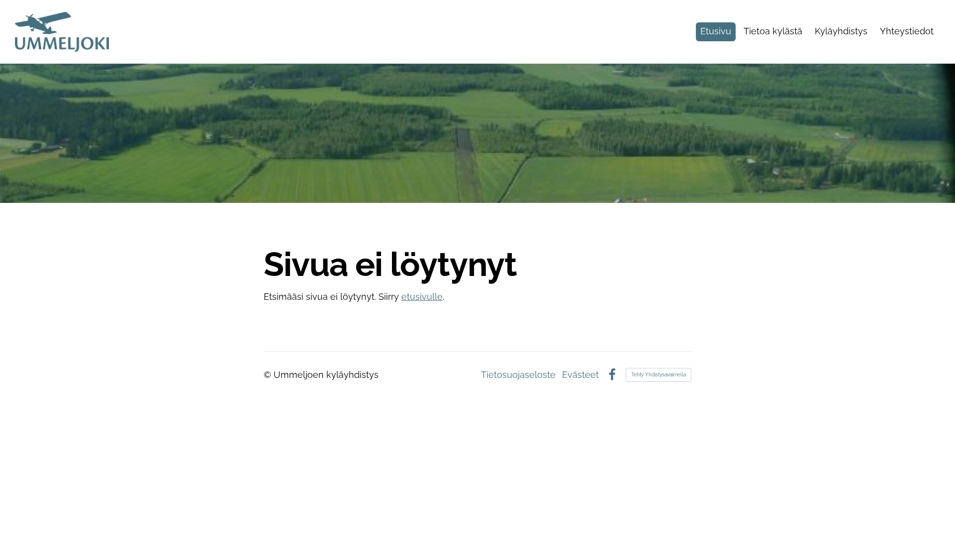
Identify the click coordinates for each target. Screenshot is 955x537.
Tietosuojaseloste (518, 374)
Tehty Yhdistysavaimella (658, 374)
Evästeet (580, 374)
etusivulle (422, 296)
